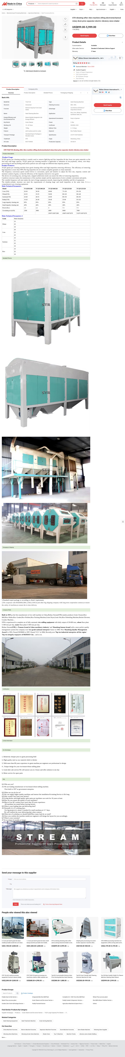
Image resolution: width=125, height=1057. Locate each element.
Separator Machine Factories (48, 1029)
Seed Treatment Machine (29, 1021)
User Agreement (73, 1050)
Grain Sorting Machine (45, 1021)
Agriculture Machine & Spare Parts (72, 1003)
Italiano (53, 1046)
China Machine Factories (10, 1029)
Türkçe (98, 1046)
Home (3, 13)
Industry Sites (74, 1044)
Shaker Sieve (46, 1034)
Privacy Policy (89, 1050)
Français (39, 1046)
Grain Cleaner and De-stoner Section (42, 1000)
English (20, 1046)
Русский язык (46, 1046)
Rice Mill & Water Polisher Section (102, 1000)
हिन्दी (87, 1046)
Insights (109, 1044)
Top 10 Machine (58, 1034)
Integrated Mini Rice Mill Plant (40, 997)
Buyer (81, 9)
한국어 (77, 1046)
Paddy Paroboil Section (38, 1003)
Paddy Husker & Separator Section (72, 1000)
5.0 (100, 92)
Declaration (81, 1050)
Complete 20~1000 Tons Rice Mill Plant (73, 997)
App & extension (100, 9)
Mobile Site (102, 1044)
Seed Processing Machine (47, 13)
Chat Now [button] (112, 35)
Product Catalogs (28, 993)
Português (32, 1046)
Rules (122, 9)
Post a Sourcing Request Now (52, 904)
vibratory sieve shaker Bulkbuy (88, 1034)
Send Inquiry (84, 35)
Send (15, 904)
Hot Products (17, 1044)
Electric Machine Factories (28, 1029)
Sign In (75, 81)
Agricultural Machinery (33, 13)
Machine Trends (71, 1034)
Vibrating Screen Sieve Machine (30, 1034)
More (3, 1037)
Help (90, 9)
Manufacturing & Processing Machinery (16, 13)
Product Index (94, 1044)
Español (26, 1046)
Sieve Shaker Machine (84, 1029)
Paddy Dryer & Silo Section (9, 997)
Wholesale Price (65, 1044)
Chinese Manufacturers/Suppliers (40, 1044)
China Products (27, 1044)
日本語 (82, 1046)
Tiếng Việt (104, 1046)
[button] (84, 92)
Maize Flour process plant (9, 1000)
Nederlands (66, 1046)
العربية (72, 1046)
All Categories (8, 9)
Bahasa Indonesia (113, 1046)
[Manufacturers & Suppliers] (12, 4)
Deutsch (59, 1046)
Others (95, 1003)
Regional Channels (84, 1044)
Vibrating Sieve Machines (10, 1034)
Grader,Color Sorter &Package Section (13, 1003)
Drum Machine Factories (67, 1029)
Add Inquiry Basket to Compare (36, 71)
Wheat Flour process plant (100, 997)
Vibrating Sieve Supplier (100, 1029)
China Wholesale (55, 1044)
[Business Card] (120, 97)
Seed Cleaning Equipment (10, 1021)
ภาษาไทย (92, 1046)
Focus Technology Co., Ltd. (50, 1050)
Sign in (121, 5)
